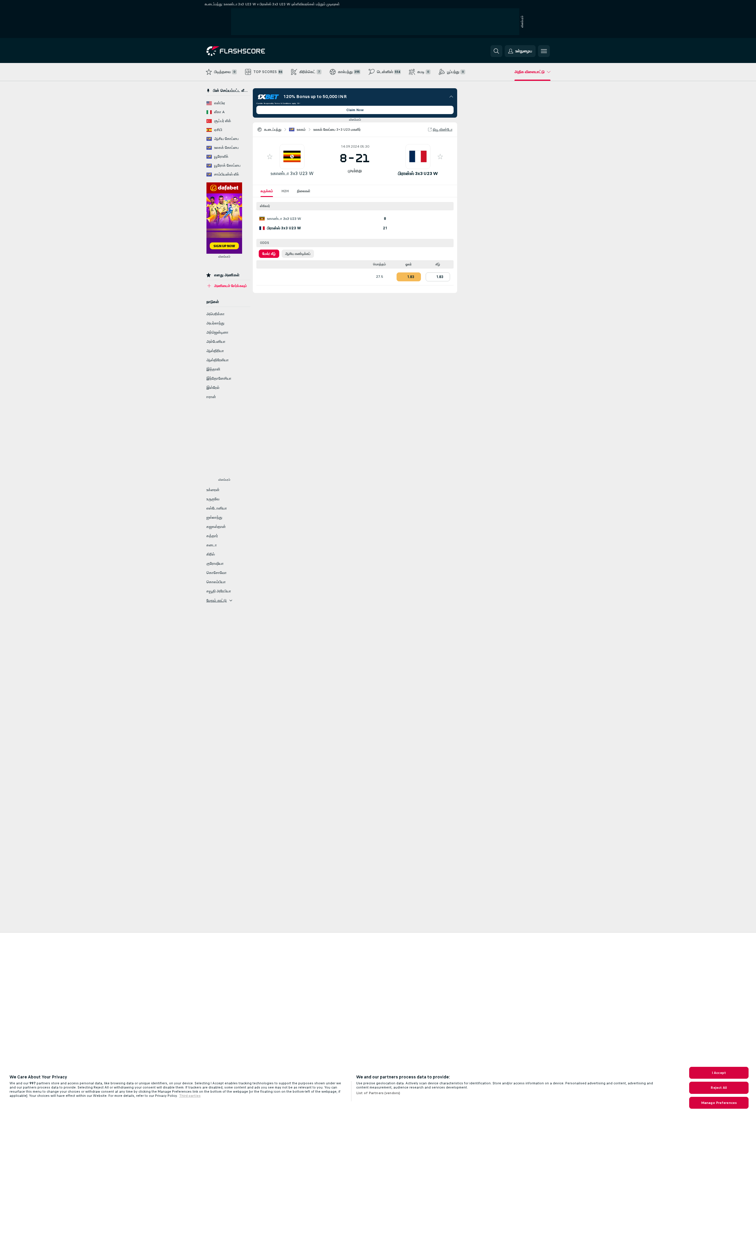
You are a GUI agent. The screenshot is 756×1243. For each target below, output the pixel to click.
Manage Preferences (719, 1103)
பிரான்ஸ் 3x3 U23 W (418, 173)
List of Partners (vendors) (378, 1093)
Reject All (719, 1088)
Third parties (190, 1096)
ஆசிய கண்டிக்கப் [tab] (297, 254)
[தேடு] (496, 51)
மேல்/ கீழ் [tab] (269, 254)
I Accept (719, 1073)
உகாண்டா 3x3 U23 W (292, 173)
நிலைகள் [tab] (303, 191)
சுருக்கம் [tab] (267, 191)
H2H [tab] (285, 191)
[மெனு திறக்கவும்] (544, 51)
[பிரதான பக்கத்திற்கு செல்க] (247, 51)
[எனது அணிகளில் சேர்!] (269, 156)
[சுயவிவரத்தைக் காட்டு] (292, 156)
